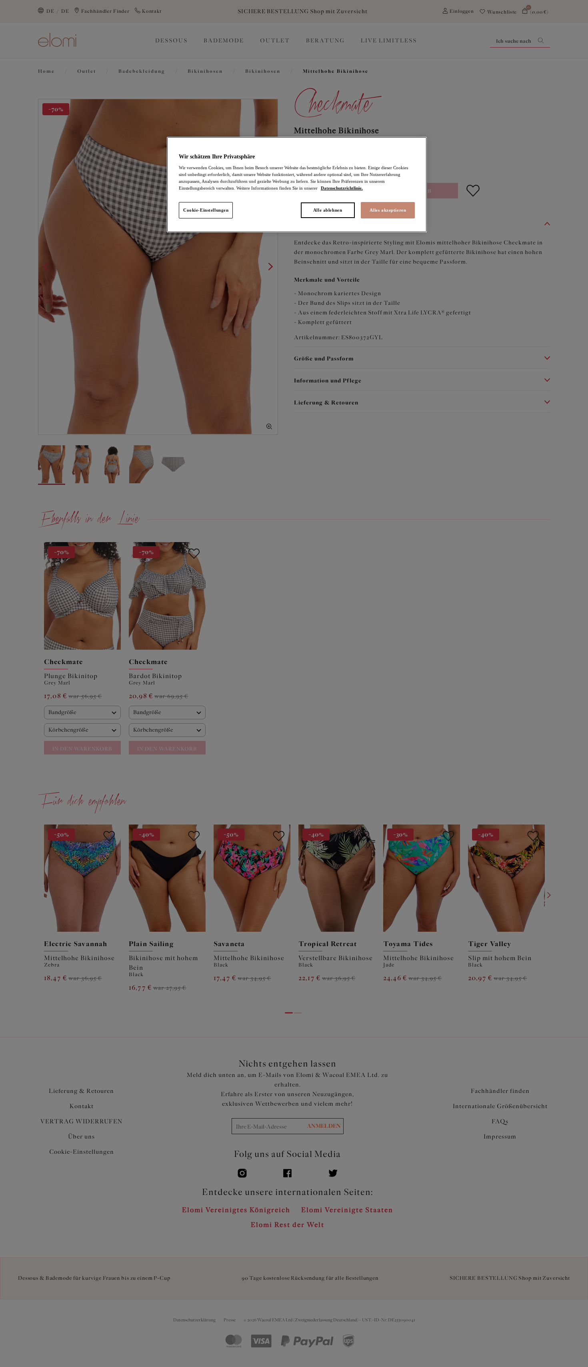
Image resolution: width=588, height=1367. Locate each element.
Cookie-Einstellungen (205, 210)
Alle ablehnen (327, 210)
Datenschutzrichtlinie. (342, 188)
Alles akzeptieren (388, 210)
